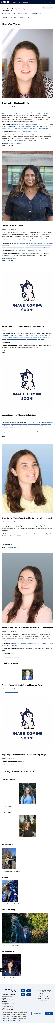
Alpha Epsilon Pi (17, 243)
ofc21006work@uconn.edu (12, 547)
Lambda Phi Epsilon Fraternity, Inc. (41, 126)
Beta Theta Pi (43, 243)
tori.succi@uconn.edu (10, 258)
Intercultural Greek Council (35, 250)
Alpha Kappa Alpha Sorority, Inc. (31, 643)
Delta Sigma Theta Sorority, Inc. (42, 335)
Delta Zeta (5, 245)
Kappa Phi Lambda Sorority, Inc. (18, 337)
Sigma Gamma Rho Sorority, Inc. (33, 247)
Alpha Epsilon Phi (14, 335)
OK (48, 1013)
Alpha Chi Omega (17, 534)
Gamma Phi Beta (6, 424)
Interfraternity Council (15, 131)
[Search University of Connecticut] (50, 2)
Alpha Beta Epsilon (18, 643)
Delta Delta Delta (12, 126)
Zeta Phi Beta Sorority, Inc (14, 535)
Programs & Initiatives (23, 13)
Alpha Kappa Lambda (28, 124)
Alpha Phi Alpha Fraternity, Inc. (42, 124)
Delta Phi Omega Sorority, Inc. (24, 126)
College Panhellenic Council (30, 131)
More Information (38, 1013)
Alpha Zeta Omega (29, 335)
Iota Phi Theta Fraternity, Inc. (18, 424)
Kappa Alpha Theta (44, 643)
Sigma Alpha (26, 128)
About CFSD (29, 17)
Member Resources (36, 13)
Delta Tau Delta (5, 337)
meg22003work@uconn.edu (12, 657)
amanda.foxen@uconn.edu (11, 692)
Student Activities (7, 7)
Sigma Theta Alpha (43, 128)
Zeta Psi (19, 427)
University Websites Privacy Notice (11, 1020)
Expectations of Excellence (9, 17)
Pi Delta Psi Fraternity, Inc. (12, 426)
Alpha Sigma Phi (49, 422)
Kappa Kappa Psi (29, 424)
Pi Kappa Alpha (20, 247)
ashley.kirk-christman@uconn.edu (13, 143)
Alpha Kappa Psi (26, 243)
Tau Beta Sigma (12, 427)
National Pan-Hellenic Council (17, 250)
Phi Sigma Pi (41, 339)
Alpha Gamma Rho (18, 124)
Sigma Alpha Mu (34, 128)
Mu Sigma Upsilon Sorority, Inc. (42, 424)
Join (14, 13)
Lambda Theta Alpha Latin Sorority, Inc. (19, 339)
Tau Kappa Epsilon (45, 247)
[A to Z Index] (53, 2)
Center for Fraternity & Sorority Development (13, 10)
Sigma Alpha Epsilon (13, 645)
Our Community (6, 13)
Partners (21, 17)
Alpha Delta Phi (5, 335)
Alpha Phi (21, 335)
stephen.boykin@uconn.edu (12, 765)
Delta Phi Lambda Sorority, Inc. (30, 534)
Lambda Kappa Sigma (43, 534)
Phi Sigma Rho (19, 128)
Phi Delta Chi (12, 247)
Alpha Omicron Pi (35, 243)
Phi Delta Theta (33, 339)
